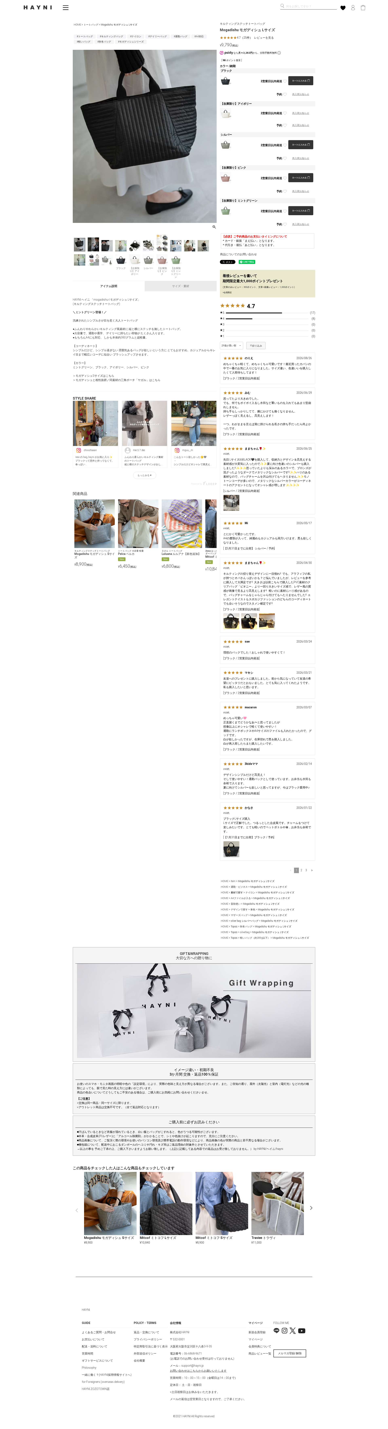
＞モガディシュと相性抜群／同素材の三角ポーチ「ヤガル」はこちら (116, 380)
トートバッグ (91, 24)
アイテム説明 (108, 286)
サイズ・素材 (180, 286)
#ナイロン (135, 36)
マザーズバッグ (239, 915)
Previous (77, 1210)
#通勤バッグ (180, 36)
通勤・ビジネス (239, 886)
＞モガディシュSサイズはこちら (93, 375)
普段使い (235, 903)
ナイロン (250, 892)
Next (311, 1208)
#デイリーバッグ (157, 36)
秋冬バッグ (246, 926)
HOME (77, 24)
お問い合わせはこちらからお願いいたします (198, 1370)
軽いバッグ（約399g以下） (255, 937)
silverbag (245, 932)
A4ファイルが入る (241, 898)
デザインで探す (239, 909)
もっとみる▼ (144, 475)
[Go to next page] (312, 870)
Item (233, 881)
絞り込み (257, 345)
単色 (252, 909)
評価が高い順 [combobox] (229, 345)
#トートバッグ (85, 36)
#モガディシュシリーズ (131, 41)
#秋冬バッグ (104, 41)
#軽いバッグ (83, 41)
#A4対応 (199, 36)
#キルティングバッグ (111, 36)
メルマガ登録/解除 (290, 1353)
